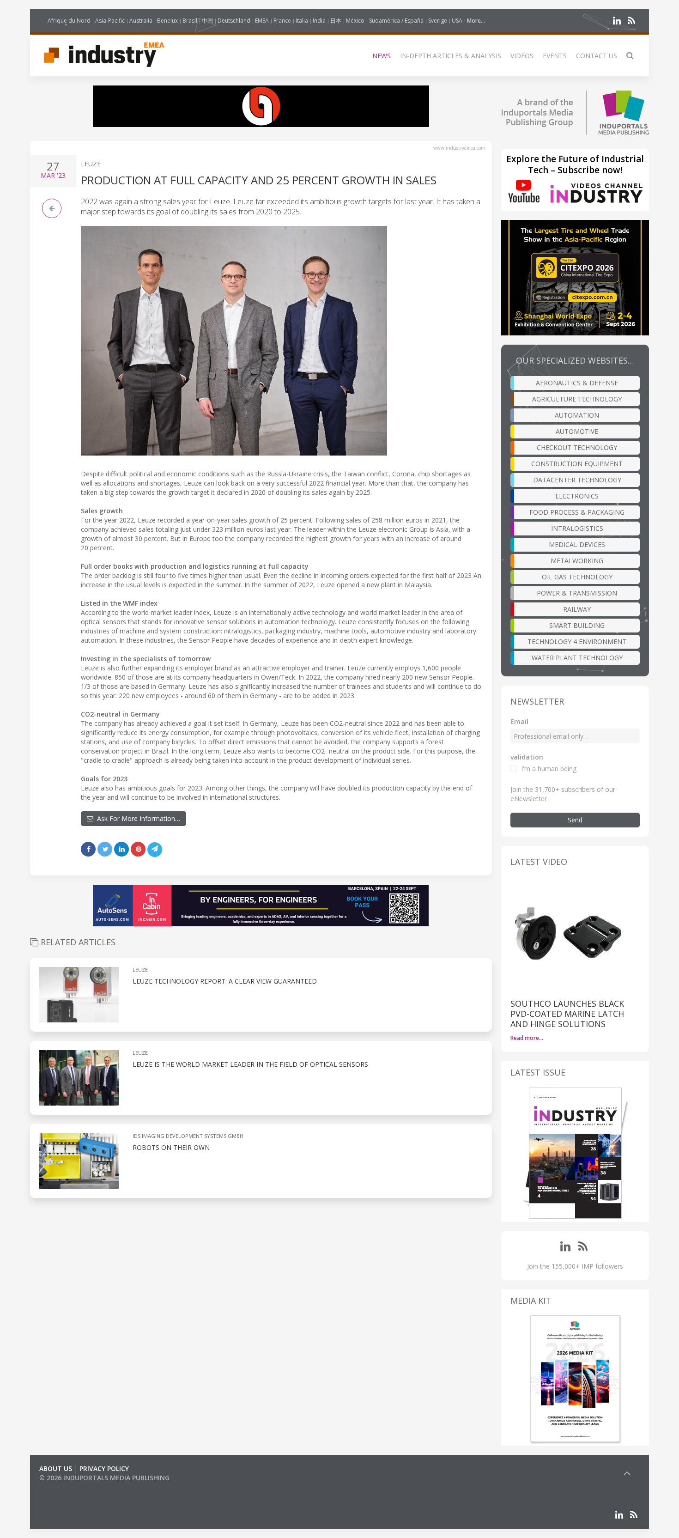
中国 (207, 20)
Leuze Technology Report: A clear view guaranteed (225, 981)
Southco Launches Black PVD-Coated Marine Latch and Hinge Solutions (567, 1013)
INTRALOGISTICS (577, 528)
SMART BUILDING (577, 625)
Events (555, 55)
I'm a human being (548, 768)
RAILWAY (577, 609)
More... (476, 20)
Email (519, 721)
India (319, 20)
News (381, 55)
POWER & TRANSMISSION (577, 593)
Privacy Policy (104, 1468)
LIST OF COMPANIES (70, 1487)
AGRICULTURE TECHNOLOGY (577, 399)
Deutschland (234, 20)
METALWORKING (577, 560)
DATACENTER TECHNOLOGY (577, 479)
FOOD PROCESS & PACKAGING (576, 512)
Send (575, 819)
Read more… (526, 1038)
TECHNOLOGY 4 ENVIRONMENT (576, 641)
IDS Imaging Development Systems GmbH (188, 1135)
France (282, 20)
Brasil (189, 20)
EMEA (262, 20)
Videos (522, 55)
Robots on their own (171, 1147)
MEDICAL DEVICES (577, 544)
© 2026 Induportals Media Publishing (104, 1477)
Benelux (167, 20)
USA (457, 20)
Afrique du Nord (69, 20)
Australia (140, 20)
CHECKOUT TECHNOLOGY (577, 447)
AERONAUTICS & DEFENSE (577, 382)
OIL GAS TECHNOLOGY (577, 576)
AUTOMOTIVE (577, 431)
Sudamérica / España (396, 20)
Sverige (437, 20)
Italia (302, 20)
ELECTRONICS (577, 496)
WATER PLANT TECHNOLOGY (577, 657)
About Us (55, 1468)
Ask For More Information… (136, 818)
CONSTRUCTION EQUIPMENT (577, 463)
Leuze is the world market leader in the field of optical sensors (250, 1064)
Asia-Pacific (110, 20)
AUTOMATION (577, 415)
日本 (335, 20)
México (355, 20)
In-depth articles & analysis (450, 55)
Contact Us (596, 55)
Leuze (91, 163)
